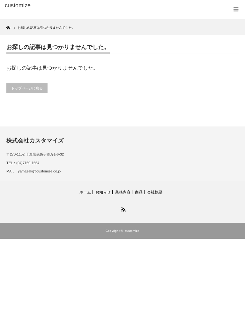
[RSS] (122, 208)
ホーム (85, 192)
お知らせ (103, 192)
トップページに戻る (27, 88)
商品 (139, 192)
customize (132, 230)
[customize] (54, 5)
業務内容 (122, 192)
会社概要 (154, 192)
